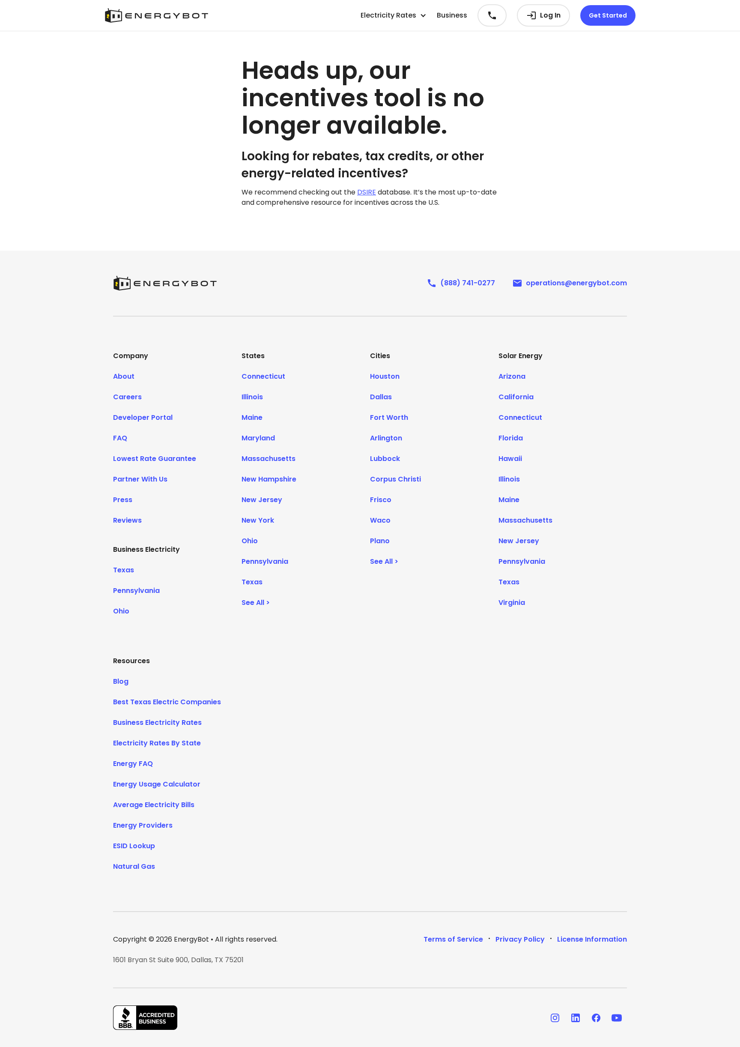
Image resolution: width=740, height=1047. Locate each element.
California (516, 397)
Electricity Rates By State (157, 743)
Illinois (252, 397)
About (123, 376)
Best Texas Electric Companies (167, 702)
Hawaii (510, 459)
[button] (394, 15)
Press (122, 500)
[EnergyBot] (165, 283)
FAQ (120, 438)
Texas (123, 570)
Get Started (608, 15)
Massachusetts (268, 459)
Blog (120, 681)
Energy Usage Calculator (156, 784)
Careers (127, 397)
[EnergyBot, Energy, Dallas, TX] (145, 1017)
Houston (385, 376)
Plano (380, 541)
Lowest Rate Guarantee (154, 459)
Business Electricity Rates (157, 722)
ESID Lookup (134, 846)
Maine (252, 417)
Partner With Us (140, 479)
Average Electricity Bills (153, 805)
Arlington (386, 438)
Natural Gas (134, 866)
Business (452, 15)
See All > (256, 602)
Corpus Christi (395, 479)
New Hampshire (269, 479)
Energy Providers (143, 825)
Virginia (511, 602)
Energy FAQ (133, 764)
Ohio (121, 611)
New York (258, 520)
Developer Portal (143, 417)
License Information (592, 939)
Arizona (511, 376)
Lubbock (385, 459)
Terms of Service (453, 939)
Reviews (127, 520)
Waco (380, 520)
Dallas (381, 397)
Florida (510, 438)
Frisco (380, 500)
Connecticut (263, 376)
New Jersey (262, 500)
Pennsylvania (136, 590)
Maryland (258, 438)
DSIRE (366, 192)
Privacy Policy (520, 939)
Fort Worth (389, 417)
